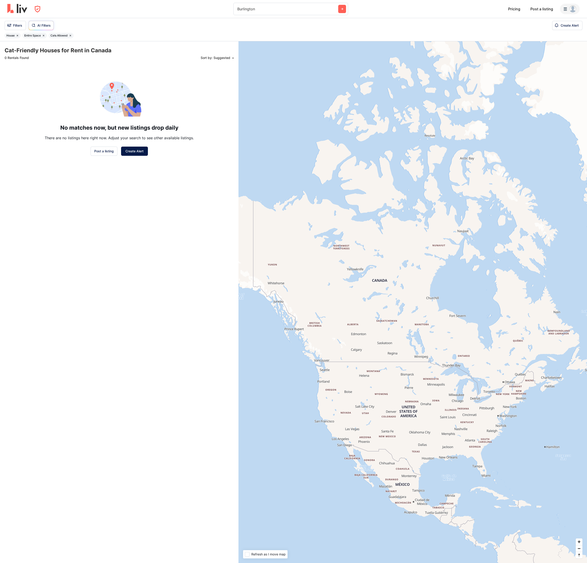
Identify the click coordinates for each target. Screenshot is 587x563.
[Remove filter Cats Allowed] (70, 35)
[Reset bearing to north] (579, 555)
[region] (412, 302)
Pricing (514, 9)
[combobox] (237, 9)
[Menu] (570, 9)
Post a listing (541, 9)
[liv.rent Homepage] (17, 9)
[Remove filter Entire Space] (43, 35)
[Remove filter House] (17, 35)
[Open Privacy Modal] (37, 9)
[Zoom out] (579, 548)
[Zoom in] (579, 541)
